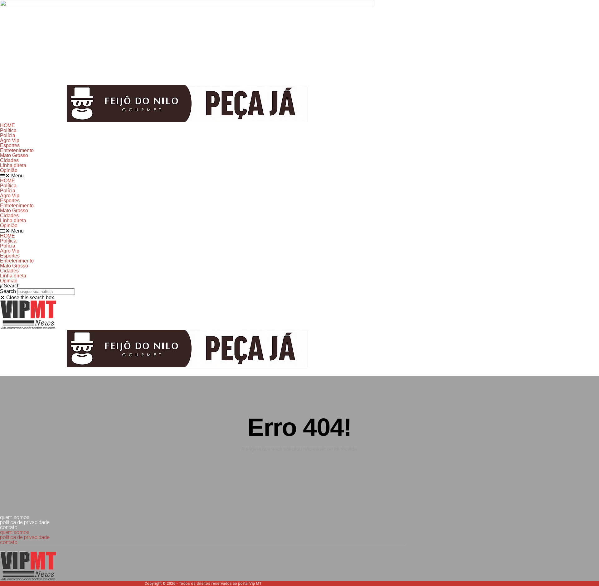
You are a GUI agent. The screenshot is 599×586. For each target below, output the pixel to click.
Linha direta (13, 165)
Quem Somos (14, 517)
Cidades (9, 160)
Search (8, 291)
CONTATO (8, 527)
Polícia (7, 135)
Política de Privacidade (25, 522)
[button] (299, 175)
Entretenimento (17, 150)
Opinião (8, 170)
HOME (7, 125)
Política (8, 130)
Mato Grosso (14, 155)
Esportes (10, 145)
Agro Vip (9, 140)
